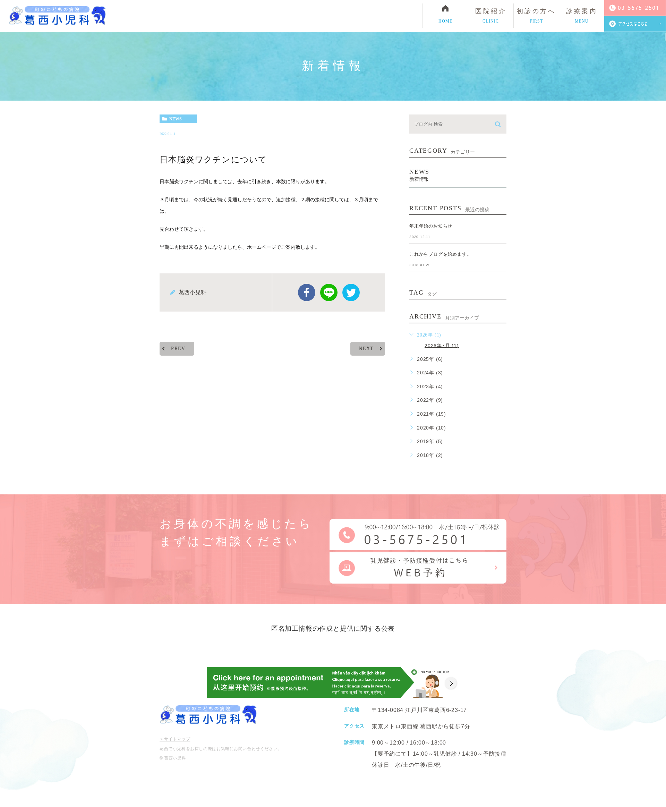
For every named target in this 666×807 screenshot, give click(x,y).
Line (329, 292)
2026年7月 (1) (442, 345)
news (175, 119)
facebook (306, 292)
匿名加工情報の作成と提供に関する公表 (333, 628)
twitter (351, 292)
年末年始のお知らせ (430, 226)
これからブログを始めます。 (440, 254)
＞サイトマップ (175, 739)
